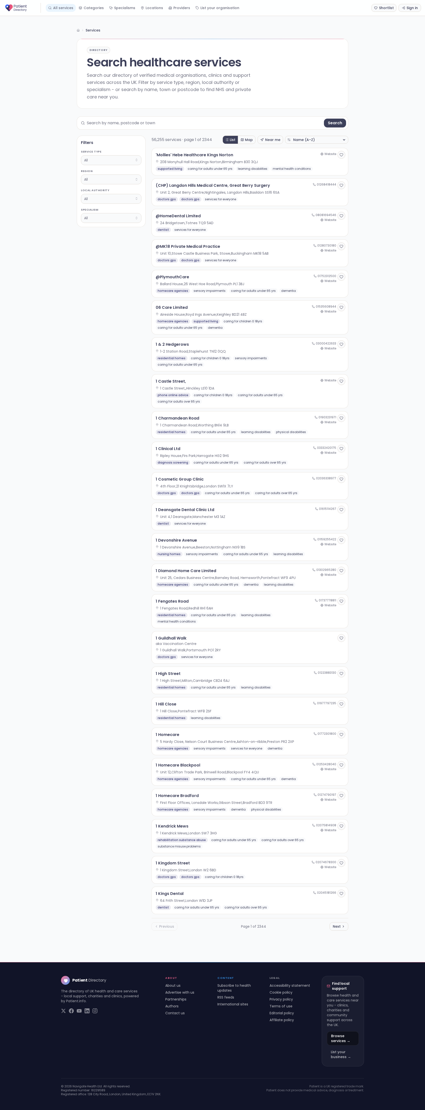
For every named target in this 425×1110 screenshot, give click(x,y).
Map (249, 139)
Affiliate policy (282, 1019)
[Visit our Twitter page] (63, 1010)
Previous (166, 926)
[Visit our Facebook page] (71, 1010)
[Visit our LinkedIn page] (87, 1010)
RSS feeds (225, 997)
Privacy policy (281, 999)
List (232, 139)
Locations (154, 7)
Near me (272, 139)
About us (173, 985)
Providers (181, 7)
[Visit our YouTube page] (79, 1010)
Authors (172, 1006)
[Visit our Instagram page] (94, 1010)
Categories (94, 7)
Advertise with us (179, 992)
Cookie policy (281, 992)
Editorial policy (282, 1013)
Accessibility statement (290, 985)
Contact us (175, 1013)
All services (63, 7)
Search (335, 123)
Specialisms (124, 7)
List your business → (341, 1054)
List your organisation (219, 7)
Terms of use (281, 1006)
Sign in (412, 7)
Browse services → (340, 1038)
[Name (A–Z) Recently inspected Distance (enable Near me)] (316, 140)
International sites (232, 1004)
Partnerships (175, 999)
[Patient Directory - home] (22, 8)
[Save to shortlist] (341, 155)
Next (337, 926)
